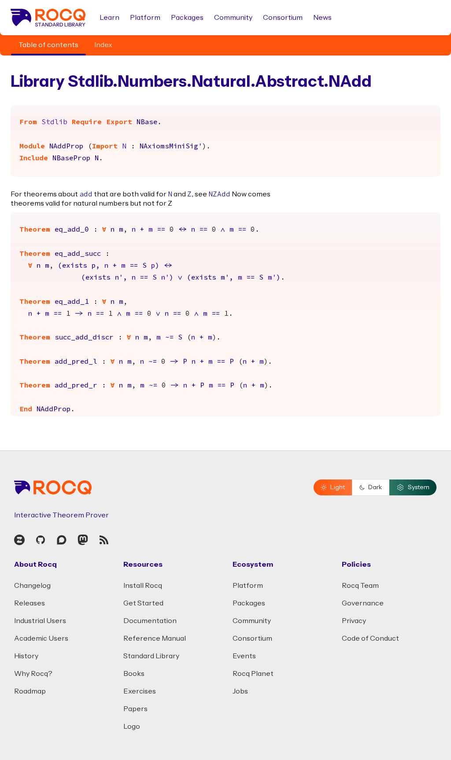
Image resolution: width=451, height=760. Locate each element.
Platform (145, 17)
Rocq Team (360, 585)
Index (103, 44)
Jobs (240, 691)
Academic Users (41, 638)
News (322, 17)
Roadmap (30, 691)
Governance (363, 603)
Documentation (150, 620)
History (26, 656)
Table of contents (48, 44)
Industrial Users (40, 620)
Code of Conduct (370, 638)
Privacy (354, 620)
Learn (109, 17)
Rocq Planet (253, 673)
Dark (375, 487)
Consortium (283, 17)
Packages (187, 17)
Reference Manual (154, 638)
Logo (131, 726)
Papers (135, 708)
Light (337, 487)
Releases (29, 603)
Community (233, 17)
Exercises (139, 691)
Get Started (143, 603)
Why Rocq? (33, 673)
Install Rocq (142, 585)
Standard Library (151, 656)
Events (244, 656)
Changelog (32, 585)
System (418, 487)
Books (133, 673)
